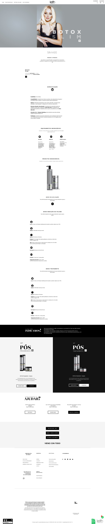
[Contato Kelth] (72, 459)
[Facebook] (65, 459)
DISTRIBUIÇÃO (38, 464)
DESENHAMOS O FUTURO (39, 462)
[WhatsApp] (62, 459)
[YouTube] (70, 459)
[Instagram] (67, 459)
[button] (26, 2)
